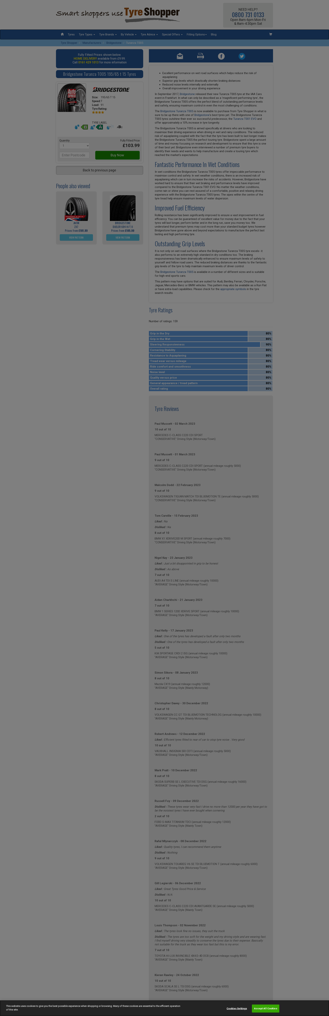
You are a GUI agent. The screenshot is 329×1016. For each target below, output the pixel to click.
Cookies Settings (237, 1008)
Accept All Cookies (265, 1008)
